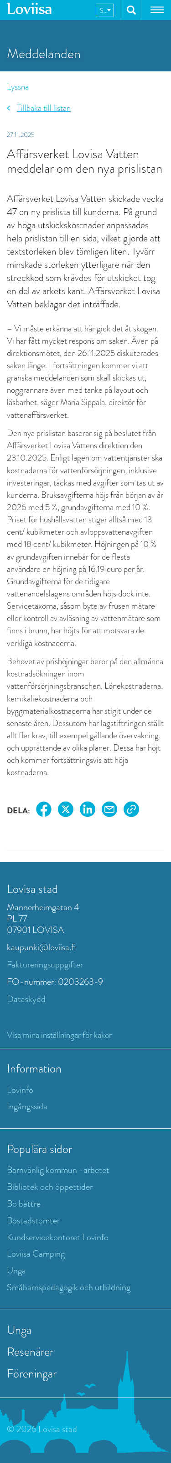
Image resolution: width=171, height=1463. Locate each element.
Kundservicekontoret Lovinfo (58, 1237)
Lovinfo (20, 1090)
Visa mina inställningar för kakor (59, 1035)
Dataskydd (26, 999)
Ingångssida (27, 1106)
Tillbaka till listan (44, 108)
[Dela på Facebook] (44, 811)
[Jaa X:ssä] (66, 811)
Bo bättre (24, 1203)
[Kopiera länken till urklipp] (131, 811)
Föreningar (32, 1373)
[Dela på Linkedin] (87, 811)
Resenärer (30, 1351)
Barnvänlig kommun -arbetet (58, 1170)
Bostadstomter (33, 1220)
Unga (16, 1270)
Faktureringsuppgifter (45, 964)
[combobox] (105, 10)
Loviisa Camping (36, 1253)
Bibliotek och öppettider (50, 1186)
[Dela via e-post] (109, 811)
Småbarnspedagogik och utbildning (68, 1287)
